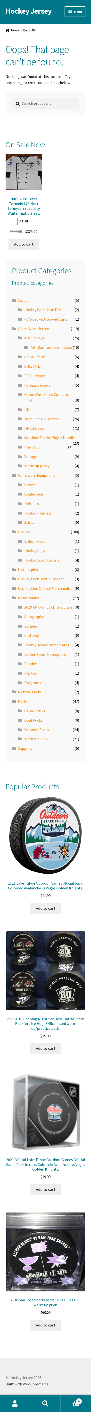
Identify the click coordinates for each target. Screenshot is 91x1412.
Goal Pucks (33, 720)
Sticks (29, 522)
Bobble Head (35, 541)
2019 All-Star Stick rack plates (49, 607)
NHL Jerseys (34, 428)
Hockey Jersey (29, 11)
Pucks (23, 701)
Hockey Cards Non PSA (42, 309)
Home (15, 30)
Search (45, 1403)
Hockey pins (28, 569)
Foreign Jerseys (37, 385)
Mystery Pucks (29, 691)
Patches (31, 663)
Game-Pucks (34, 710)
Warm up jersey (37, 465)
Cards (22, 300)
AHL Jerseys (34, 337)
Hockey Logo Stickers (42, 560)
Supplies (25, 748)
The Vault (32, 447)
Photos (30, 673)
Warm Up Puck (36, 738)
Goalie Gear (33, 494)
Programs (32, 682)
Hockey (24, 531)
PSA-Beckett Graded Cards (46, 319)
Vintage (30, 456)
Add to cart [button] (23, 244)
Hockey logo (34, 550)
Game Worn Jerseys (34, 328)
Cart (70, 1399)
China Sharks (35, 356)
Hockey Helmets (38, 513)
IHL (27, 409)
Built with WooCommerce (27, 1384)
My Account (15, 1403)
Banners (31, 626)
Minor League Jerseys (42, 418)
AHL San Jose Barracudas (51, 347)
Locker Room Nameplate (45, 654)
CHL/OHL (32, 366)
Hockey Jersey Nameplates (46, 644)
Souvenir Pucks (36, 729)
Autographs (34, 616)
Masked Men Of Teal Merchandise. (45, 588)
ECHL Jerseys (35, 375)
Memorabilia (28, 597)
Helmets (31, 503)
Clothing (31, 635)
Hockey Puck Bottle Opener (41, 578)
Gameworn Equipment (36, 475)
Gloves (29, 484)
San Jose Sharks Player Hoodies (50, 437)
